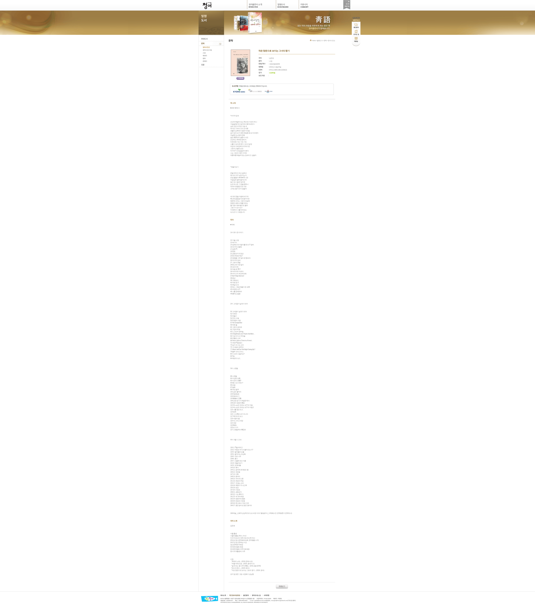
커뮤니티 (304, 4)
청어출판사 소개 (255, 4)
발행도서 (281, 4)
